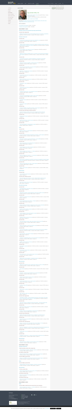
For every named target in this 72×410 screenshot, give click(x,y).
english (9, 23)
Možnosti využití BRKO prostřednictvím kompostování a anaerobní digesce (31, 358)
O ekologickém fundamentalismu (25, 250)
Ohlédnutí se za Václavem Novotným (25, 196)
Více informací (47, 408)
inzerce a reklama (51, 3)
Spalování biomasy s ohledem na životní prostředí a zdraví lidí (29, 341)
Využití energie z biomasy (24, 331)
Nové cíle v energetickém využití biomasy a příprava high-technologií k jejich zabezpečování (34, 327)
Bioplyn (33, 20)
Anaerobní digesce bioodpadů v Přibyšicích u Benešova (28, 349)
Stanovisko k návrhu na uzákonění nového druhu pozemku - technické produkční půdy (33, 302)
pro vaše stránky (10, 17)
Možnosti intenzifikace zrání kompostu (26, 79)
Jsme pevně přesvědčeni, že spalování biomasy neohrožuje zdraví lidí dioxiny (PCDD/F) (33, 229)
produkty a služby (31, 3)
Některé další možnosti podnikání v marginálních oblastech (29, 258)
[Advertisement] (58, 16)
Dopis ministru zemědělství (24, 289)
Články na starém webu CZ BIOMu (32, 18)
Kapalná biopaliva (37, 20)
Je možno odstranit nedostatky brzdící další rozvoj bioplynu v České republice (32, 134)
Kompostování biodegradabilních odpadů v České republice (29, 95)
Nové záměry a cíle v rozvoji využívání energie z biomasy (29, 254)
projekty (9, 11)
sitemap (56, 3)
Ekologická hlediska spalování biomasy (26, 217)
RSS (62, 3)
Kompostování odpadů (23, 103)
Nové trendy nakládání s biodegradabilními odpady (28, 124)
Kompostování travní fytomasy (25, 87)
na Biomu (53, 9)
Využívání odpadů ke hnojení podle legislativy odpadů (28, 213)
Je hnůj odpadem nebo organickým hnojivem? (27, 49)
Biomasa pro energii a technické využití (26, 306)
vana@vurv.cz (29, 17)
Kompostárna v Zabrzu (23, 83)
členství (9, 9)
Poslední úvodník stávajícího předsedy (26, 209)
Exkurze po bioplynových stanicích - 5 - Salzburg (27, 151)
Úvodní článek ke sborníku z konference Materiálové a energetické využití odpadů (32, 58)
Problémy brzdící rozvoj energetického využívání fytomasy (29, 310)
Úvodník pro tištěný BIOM (24, 285)
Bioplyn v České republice (24, 167)
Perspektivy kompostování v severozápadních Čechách (28, 91)
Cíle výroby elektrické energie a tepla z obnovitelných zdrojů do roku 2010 (31, 221)
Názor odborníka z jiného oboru (24, 293)
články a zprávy (20, 3)
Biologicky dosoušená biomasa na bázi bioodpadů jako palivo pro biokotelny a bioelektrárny (34, 33)
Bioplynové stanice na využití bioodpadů (26, 130)
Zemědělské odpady (23, 99)
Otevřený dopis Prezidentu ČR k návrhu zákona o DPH (28, 370)
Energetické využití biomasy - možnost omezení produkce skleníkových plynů (32, 335)
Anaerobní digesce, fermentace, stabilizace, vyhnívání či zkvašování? (31, 364)
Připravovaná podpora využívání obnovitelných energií (28, 225)
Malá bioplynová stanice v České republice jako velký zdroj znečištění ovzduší (32, 192)
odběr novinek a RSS (11, 15)
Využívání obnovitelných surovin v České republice (28, 281)
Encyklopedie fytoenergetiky (23, 25)
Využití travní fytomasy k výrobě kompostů (26, 120)
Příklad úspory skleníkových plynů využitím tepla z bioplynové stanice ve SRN (32, 264)
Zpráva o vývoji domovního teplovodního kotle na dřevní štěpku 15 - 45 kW (31, 323)
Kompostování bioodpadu (24, 116)
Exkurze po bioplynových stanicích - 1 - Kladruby (27, 387)
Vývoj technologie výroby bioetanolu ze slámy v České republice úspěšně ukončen (33, 178)
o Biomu (37, 3)
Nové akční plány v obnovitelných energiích (26, 233)
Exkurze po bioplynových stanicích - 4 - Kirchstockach (28, 155)
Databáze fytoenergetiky (23, 26)
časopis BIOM (10, 18)
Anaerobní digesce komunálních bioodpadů (26, 147)
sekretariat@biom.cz (14, 398)
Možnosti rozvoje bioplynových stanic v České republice (28, 163)
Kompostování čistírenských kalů (25, 75)
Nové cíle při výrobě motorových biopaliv (26, 182)
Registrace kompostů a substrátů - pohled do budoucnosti (29, 62)
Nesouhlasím (53, 408)
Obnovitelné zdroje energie (31, 30)
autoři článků (10, 12)
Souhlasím (58, 408)
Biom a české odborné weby (59, 9)
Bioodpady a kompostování (27, 20)
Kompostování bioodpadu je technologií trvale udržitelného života (30, 40)
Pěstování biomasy (25, 21)
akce (25, 3)
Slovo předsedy (22, 268)
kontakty (59, 3)
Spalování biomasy (31, 21)
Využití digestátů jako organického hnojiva (26, 188)
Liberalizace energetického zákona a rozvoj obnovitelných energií (30, 237)
